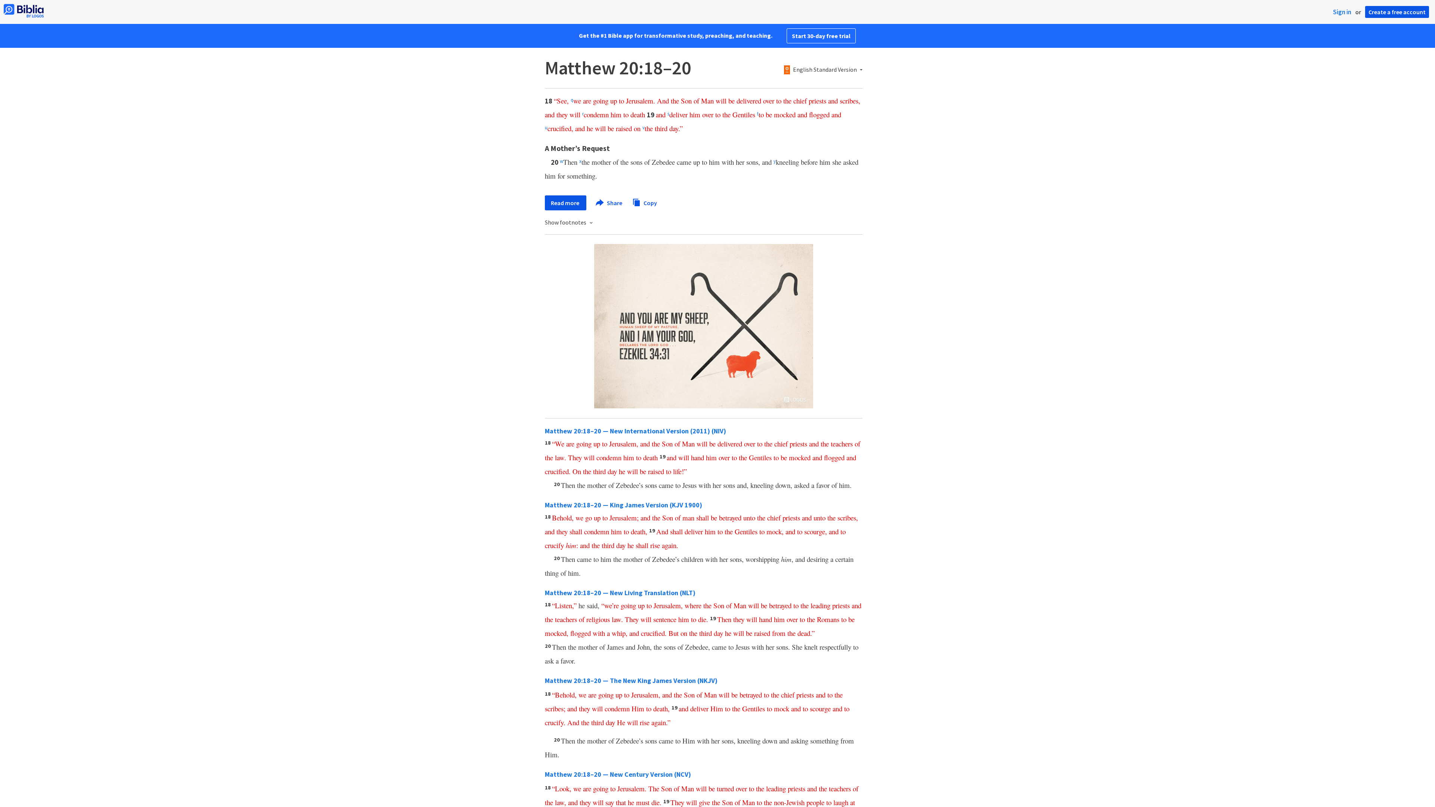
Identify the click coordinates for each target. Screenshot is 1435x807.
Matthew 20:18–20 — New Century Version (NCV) (618, 774)
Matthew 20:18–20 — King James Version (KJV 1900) (623, 505)
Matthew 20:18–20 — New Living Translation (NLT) (620, 592)
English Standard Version (825, 70)
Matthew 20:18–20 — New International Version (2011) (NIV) (635, 431)
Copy (649, 202)
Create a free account (1397, 12)
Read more (565, 203)
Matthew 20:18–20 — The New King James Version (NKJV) (631, 680)
